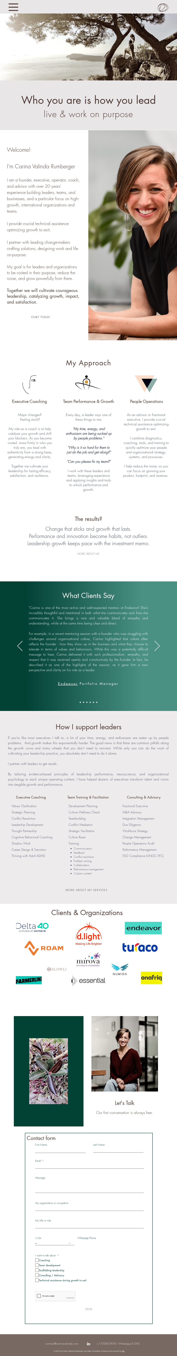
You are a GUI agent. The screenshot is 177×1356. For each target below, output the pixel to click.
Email (38, 1161)
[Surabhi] (86, 702)
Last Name (99, 1145)
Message (40, 1178)
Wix (123, 1351)
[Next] (157, 646)
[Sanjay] (96, 702)
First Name (41, 1145)
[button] (13, 7)
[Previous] (19, 646)
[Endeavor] (80, 702)
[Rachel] (90, 702)
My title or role (43, 1220)
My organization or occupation (51, 1203)
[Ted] (83, 702)
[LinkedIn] (88, 1343)
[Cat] (93, 702)
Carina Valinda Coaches (35, 5)
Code (38, 1238)
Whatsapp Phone (86, 1238)
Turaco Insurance (106, 667)
